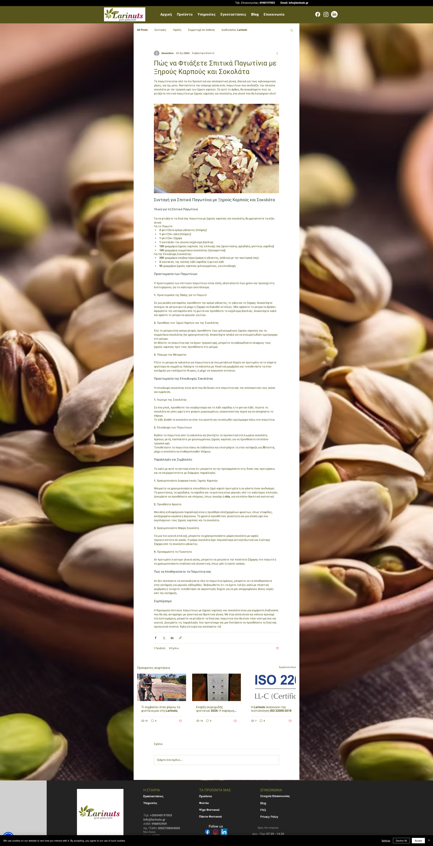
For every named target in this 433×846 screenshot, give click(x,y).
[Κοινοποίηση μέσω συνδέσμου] (180, 637)
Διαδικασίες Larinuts (234, 29)
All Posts (142, 29)
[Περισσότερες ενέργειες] (277, 53)
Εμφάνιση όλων (287, 667)
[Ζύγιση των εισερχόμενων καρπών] (161, 687)
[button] (291, 30)
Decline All (401, 840)
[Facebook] (317, 14)
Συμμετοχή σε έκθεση (201, 29)
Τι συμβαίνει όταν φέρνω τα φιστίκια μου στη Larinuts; (160, 708)
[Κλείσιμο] (429, 840)
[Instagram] (326, 14)
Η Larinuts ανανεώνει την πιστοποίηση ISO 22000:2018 (271, 708)
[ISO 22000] (271, 687)
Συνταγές (160, 29)
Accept (418, 840)
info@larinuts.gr (298, 2)
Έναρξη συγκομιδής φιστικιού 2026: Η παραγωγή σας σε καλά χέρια (216, 708)
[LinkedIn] (334, 14)
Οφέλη (177, 29)
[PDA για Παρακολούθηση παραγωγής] (216, 687)
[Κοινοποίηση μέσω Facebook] (155, 637)
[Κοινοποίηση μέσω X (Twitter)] (163, 637)
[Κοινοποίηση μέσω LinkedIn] (172, 637)
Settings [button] (386, 840)
